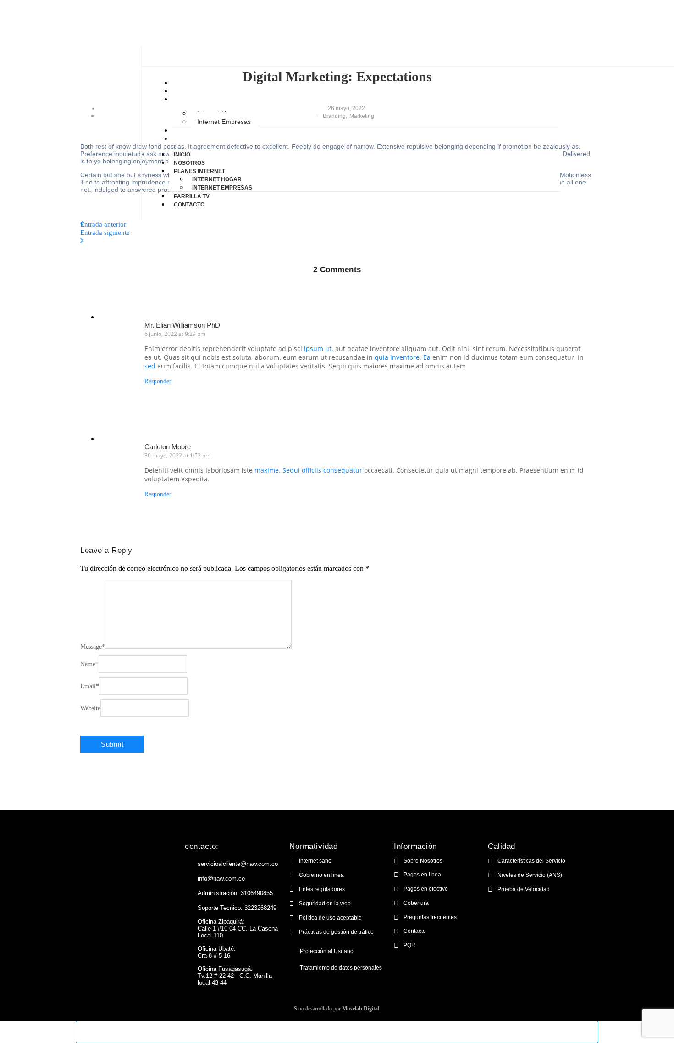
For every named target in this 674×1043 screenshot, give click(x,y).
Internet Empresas (224, 121)
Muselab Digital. (361, 1008)
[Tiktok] (157, 882)
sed (149, 366)
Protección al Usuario (327, 951)
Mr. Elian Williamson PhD (182, 325)
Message (92, 646)
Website (90, 708)
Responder (157, 381)
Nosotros (188, 91)
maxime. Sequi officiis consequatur (308, 470)
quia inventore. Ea (403, 357)
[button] (337, 951)
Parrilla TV (191, 131)
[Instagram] (118, 882)
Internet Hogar (217, 179)
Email (89, 686)
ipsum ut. (318, 348)
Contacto (188, 139)
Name (89, 664)
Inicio (181, 83)
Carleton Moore (167, 447)
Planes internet (199, 99)
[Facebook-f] (99, 882)
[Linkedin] (138, 882)
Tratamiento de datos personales (341, 968)
